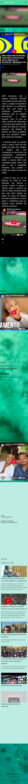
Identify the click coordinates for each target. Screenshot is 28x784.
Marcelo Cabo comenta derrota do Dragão (11, 685)
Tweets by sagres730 (6, 517)
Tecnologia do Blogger (15, 774)
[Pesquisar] (26, 2)
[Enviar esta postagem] (3, 239)
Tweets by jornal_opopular (7, 365)
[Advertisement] (14, 273)
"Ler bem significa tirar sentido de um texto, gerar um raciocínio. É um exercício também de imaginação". (13, 661)
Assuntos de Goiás (9, 2)
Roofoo (18, 776)
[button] (3, 67)
